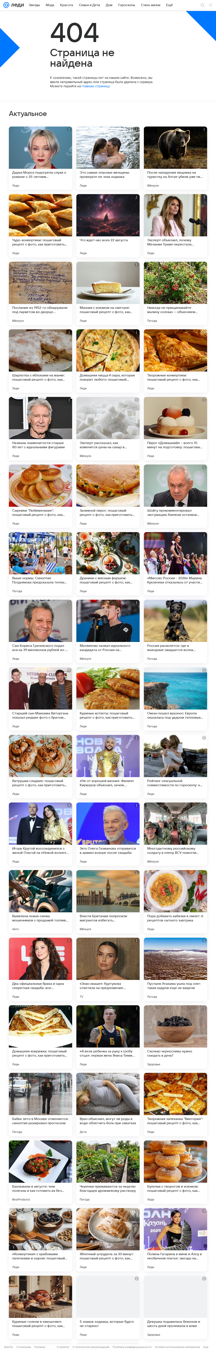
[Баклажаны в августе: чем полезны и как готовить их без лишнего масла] (40, 1172)
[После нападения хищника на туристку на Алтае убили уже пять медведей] (175, 158)
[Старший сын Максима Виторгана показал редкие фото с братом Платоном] (40, 699)
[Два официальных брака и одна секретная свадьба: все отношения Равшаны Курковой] (40, 969)
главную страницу (95, 86)
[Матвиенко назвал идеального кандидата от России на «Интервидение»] (108, 631)
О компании (23, 1347)
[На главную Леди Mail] (16, 5)
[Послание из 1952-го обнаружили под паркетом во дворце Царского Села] (40, 293)
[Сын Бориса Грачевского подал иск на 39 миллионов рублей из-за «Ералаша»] (40, 631)
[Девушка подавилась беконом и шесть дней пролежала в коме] (175, 1307)
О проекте (63, 1347)
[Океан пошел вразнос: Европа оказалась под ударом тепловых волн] (175, 699)
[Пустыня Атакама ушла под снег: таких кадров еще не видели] (175, 969)
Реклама (39, 1347)
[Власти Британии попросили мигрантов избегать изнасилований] (108, 901)
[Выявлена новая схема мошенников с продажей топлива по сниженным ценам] (40, 901)
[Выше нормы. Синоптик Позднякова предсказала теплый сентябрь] (40, 563)
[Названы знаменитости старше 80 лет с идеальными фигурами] (40, 428)
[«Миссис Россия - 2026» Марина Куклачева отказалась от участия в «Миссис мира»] (175, 563)
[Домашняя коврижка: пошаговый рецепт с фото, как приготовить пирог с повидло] (40, 1037)
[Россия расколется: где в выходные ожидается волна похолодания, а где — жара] (175, 631)
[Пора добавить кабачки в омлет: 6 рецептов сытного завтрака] (175, 901)
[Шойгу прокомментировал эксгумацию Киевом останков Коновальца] (175, 496)
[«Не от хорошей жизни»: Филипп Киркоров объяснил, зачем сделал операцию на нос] (108, 766)
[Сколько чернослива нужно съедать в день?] (175, 1037)
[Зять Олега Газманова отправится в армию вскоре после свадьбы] (108, 834)
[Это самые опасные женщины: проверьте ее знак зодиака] (108, 158)
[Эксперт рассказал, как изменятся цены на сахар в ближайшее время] (108, 428)
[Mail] (6, 5)
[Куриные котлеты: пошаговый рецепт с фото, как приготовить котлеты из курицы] (108, 699)
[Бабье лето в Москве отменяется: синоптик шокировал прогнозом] (40, 1104)
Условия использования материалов (177, 1347)
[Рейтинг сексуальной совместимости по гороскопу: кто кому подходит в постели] (175, 766)
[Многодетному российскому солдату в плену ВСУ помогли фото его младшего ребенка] (175, 834)
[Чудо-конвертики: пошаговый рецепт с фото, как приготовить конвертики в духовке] (40, 225)
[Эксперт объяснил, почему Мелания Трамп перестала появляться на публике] (175, 225)
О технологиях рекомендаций (91, 1347)
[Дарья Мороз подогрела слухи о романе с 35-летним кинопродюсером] (40, 158)
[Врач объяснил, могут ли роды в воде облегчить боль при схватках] (108, 1104)
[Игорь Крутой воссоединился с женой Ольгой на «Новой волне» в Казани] (40, 834)
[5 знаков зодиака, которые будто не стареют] (108, 1307)
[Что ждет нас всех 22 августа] (108, 225)
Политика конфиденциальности (132, 1347)
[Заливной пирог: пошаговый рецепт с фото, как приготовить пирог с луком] (108, 496)
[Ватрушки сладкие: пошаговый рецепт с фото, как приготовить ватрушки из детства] (40, 766)
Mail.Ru (8, 1347)
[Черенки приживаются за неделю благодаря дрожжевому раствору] (108, 1172)
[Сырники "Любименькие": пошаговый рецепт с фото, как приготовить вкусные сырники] (40, 496)
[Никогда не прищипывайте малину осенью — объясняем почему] (175, 293)
